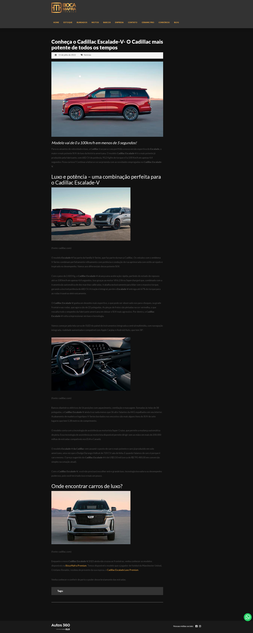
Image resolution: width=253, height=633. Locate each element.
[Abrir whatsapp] (247, 617)
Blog (176, 22)
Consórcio (164, 22)
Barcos (107, 22)
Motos (95, 22)
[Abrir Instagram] (200, 626)
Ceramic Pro (148, 22)
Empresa (119, 22)
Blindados (82, 22)
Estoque (67, 22)
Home (56, 22)
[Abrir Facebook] (196, 626)
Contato (132, 22)
